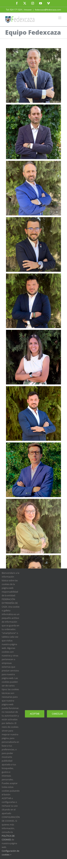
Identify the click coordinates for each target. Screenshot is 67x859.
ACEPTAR (34, 713)
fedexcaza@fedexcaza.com (48, 9)
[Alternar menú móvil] (60, 18)
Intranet (28, 9)
